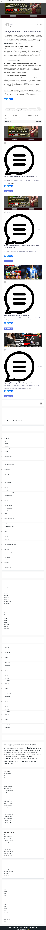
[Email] (10, 99)
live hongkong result (8, 508)
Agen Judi (22, 744)
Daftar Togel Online (7, 792)
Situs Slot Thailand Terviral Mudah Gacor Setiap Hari (13, 420)
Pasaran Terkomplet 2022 (8, 851)
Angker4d (6, 451)
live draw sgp (7, 752)
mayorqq (28, 752)
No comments (24, 13)
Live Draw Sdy (6, 597)
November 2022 (7, 688)
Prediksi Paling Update (8, 867)
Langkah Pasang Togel (8, 822)
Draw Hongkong (7, 469)
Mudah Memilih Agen (8, 816)
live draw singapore (13, 752)
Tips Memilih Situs (7, 807)
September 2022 (8, 693)
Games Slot (7, 474)
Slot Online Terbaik (7, 853)
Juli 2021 (6, 729)
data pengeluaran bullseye (9, 459)
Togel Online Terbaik (7, 809)
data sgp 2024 (6, 624)
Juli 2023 (6, 667)
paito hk (5, 616)
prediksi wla (7, 531)
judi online (14, 110)
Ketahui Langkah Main (8, 818)
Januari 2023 (7, 683)
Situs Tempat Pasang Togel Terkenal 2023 (16, 315)
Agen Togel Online (8, 448)
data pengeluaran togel (9, 466)
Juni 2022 (6, 701)
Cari (4, 401)
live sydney (7, 510)
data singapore (21, 748)
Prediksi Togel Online (8, 528)
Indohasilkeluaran (8, 482)
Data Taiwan (6, 593)
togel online (36, 110)
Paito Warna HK (34, 752)
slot (5, 541)
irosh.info (8, 110)
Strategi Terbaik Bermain (8, 803)
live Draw (6, 500)
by (7, 143)
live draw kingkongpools (8, 610)
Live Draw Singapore (8, 505)
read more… (12, 183)
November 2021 (7, 719)
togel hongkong (9, 761)
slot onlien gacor (22, 756)
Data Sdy (5, 589)
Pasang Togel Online (8, 788)
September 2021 (8, 724)
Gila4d (6, 477)
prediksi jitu (33, 754)
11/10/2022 (40, 366)
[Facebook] (5, 99)
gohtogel (5, 908)
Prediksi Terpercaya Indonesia (9, 864)
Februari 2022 (7, 711)
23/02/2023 (40, 229)
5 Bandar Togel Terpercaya (9, 435)
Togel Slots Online (7, 847)
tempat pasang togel (28, 110)
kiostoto (19, 110)
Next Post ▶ (38, 121)
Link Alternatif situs (7, 794)
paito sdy (5, 612)
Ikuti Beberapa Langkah (8, 790)
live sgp (25, 752)
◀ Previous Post (8, 121)
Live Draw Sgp (6, 599)
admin (24, 10)
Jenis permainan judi (7, 784)
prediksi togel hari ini (8, 523)
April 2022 (6, 706)
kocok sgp (5, 620)
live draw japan (6, 630)
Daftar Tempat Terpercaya (8, 779)
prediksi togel (39, 754)
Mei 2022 (6, 704)
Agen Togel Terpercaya (10, 109)
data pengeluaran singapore (9, 464)
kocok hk (5, 618)
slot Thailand (7, 549)
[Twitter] (7, 99)
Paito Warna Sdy (7, 607)
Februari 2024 (7, 652)
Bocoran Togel (6, 875)
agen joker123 (17, 744)
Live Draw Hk (6, 595)
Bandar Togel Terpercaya (22, 109)
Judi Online (16, 12)
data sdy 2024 (6, 628)
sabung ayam (7, 539)
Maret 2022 (7, 709)
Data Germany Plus (7, 585)
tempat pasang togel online (25, 758)
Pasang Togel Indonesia (8, 812)
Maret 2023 (7, 678)
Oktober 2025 (7, 647)
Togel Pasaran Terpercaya (8, 844)
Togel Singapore (7, 565)
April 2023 (6, 675)
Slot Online (29, 756)
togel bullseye (7, 557)
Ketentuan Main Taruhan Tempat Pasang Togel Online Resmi (14, 418)
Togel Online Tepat (7, 820)
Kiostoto (25, 83)
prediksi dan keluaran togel (9, 518)
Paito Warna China (7, 603)
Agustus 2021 (7, 727)
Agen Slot (6, 443)
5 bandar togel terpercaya (9, 744)
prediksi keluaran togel (9, 521)
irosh (39, 748)
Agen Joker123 (7, 441)
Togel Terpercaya (8, 567)
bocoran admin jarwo (8, 456)
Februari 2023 (7, 680)
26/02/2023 (40, 159)
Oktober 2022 (7, 691)
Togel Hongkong (7, 559)
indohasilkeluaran (32, 109)
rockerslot (5, 917)
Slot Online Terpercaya (8, 842)
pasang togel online (17, 754)
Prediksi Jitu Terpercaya (8, 871)
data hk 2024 (6, 626)
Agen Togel (7, 446)
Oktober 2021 (7, 722)
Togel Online (32, 12)
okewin (5, 921)
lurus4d (6, 513)
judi (10, 750)
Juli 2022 (6, 698)
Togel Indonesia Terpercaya (9, 814)
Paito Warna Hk (6, 605)
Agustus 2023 (7, 665)
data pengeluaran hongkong (9, 461)
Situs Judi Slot (6, 775)
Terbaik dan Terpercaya (8, 799)
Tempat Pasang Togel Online (10, 554)
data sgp (16, 748)
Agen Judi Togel (28, 744)
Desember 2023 (7, 657)
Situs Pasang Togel (7, 777)
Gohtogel (6, 479)
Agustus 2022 (7, 696)
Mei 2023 (6, 673)
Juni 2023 (6, 670)
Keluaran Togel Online (8, 869)
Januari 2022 (7, 714)
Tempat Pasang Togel (24, 12)
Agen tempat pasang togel (14, 60)
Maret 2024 (7, 649)
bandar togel (20, 745)
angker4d (34, 744)
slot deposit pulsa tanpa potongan (11, 544)
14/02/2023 (40, 298)
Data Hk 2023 (6, 587)
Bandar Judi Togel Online (10, 745)
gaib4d (5, 895)
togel (36, 758)
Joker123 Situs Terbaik (8, 801)
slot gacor (16, 756)
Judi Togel (6, 490)
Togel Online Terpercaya (8, 840)
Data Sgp (5, 591)
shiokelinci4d (6, 912)
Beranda (7, 7)
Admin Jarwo (7, 438)
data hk (12, 748)
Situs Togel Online (7, 838)
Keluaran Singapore (8, 495)
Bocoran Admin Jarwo (8, 855)
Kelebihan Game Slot (8, 786)
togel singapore (30, 761)
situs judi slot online (7, 756)
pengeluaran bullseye (26, 754)
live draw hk (32, 750)
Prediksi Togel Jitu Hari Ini (9, 526)
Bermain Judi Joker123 (8, 805)
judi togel (21, 750)
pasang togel (7, 754)
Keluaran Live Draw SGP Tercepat (11, 492)
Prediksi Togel (6, 873)
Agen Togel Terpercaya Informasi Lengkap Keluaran (19, 383)
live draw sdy (37, 750)
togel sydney (8, 763)
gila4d (5, 899)
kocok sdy (5, 622)
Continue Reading (8, 191)
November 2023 (7, 660)
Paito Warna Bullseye (7, 601)
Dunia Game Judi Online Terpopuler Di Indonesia (14, 0)
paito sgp (5, 614)
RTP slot (6, 536)
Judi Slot (6, 487)
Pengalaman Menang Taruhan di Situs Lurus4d (12, 413)
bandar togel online (29, 745)
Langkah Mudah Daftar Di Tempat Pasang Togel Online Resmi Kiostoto (16, 416)
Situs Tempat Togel (7, 773)
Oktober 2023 (7, 662)
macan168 (5, 910)
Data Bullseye (6, 582)
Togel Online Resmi (7, 849)
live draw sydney (20, 752)
